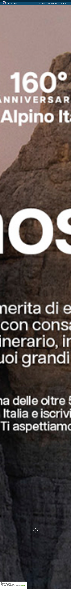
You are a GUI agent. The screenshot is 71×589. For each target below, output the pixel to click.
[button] (67, 3)
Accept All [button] (23, 585)
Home (9, 1)
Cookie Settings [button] (18, 585)
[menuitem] (67, 1)
